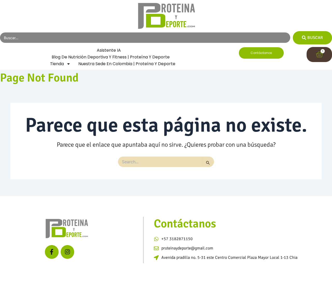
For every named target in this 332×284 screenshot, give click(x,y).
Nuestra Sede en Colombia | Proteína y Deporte (126, 64)
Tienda (57, 64)
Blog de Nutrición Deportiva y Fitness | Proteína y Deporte (111, 57)
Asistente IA (109, 50)
